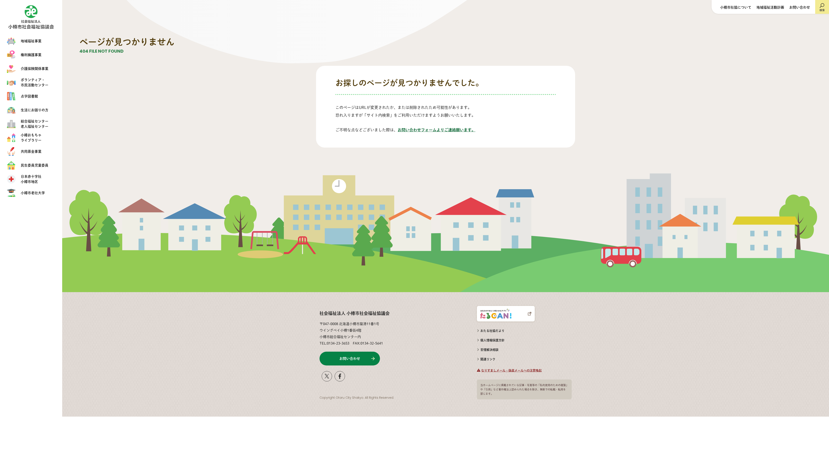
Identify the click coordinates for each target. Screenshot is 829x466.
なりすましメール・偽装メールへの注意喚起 (511, 370)
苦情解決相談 (487, 348)
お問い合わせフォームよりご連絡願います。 (436, 129)
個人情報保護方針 (492, 340)
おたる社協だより (492, 330)
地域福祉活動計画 (770, 7)
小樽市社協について (735, 7)
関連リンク (487, 359)
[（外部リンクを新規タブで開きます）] (326, 380)
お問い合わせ (799, 7)
